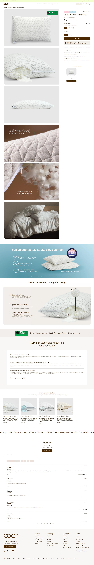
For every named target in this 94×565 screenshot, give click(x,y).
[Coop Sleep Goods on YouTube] (13, 550)
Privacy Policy (23, 558)
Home (5, 7)
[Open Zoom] (31, 27)
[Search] (83, 4)
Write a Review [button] (47, 450)
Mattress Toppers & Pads (53, 543)
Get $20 (78, 541)
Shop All (37, 543)
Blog (77, 549)
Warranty (65, 543)
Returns (65, 541)
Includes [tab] (80, 47)
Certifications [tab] (86, 47)
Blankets (49, 541)
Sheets (44, 4)
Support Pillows (39, 538)
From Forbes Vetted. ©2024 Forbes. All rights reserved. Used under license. (68, 558)
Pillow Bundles (38, 541)
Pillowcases (49, 538)
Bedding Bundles (51, 545)
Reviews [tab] (8, 455)
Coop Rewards (79, 540)
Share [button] (8, 474)
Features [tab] (66, 47)
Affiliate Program (80, 545)
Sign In (64, 536)
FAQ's (64, 540)
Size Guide (87, 23)
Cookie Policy (40, 558)
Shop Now (5, 422)
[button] (84, 474)
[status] (90, 4)
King (70, 34)
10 (53, 523)
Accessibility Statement (52, 558)
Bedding (50, 4)
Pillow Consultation (80, 543)
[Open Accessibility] (5, 559)
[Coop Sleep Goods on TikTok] (7, 551)
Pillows (39, 4)
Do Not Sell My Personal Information (31, 558)
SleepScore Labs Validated (82, 547)
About (77, 536)
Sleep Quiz (79, 3)
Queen (66, 34)
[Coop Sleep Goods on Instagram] (4, 551)
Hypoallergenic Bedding (11, 7)
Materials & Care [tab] (73, 47)
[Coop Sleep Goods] (6, 4)
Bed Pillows (37, 536)
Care (64, 545)
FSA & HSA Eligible (67, 549)
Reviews (78, 538)
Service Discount (67, 547)
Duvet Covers (50, 540)
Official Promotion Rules (16, 558)
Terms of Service (45, 558)
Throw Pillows (38, 540)
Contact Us (65, 538)
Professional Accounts (81, 551)
